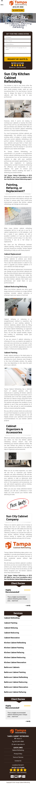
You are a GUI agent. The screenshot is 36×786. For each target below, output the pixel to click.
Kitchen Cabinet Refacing (14, 652)
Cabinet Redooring (11, 633)
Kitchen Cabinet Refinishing (15, 643)
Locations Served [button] (17, 765)
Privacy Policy (18, 753)
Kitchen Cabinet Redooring (14, 657)
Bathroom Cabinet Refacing (15, 692)
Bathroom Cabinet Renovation (16, 687)
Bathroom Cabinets (11, 667)
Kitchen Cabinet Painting (14, 648)
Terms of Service (18, 757)
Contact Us (18, 761)
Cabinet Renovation (12, 638)
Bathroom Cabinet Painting (15, 672)
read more (15, 601)
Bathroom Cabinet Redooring (15, 682)
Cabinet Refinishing (11, 618)
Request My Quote (16, 59)
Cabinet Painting (10, 623)
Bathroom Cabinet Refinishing (16, 677)
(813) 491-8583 (18, 7)
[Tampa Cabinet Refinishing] (18, 731)
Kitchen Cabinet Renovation (15, 662)
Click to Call (18, 10)
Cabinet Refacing (11, 628)
